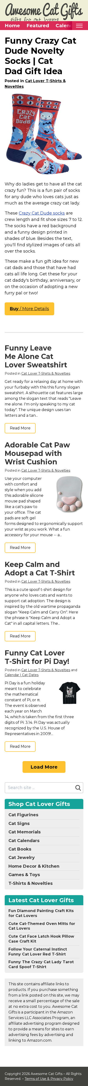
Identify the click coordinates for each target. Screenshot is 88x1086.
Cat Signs (19, 823)
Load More (44, 767)
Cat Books (19, 849)
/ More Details (29, 308)
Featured (38, 25)
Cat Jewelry (21, 857)
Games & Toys (24, 874)
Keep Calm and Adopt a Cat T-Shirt (40, 568)
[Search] (78, 788)
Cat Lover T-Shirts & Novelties (45, 373)
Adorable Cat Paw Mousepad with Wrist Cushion (37, 453)
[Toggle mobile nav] (79, 26)
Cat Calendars (23, 840)
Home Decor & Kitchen (33, 866)
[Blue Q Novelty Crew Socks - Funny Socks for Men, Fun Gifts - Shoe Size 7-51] (44, 133)
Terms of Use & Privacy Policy (49, 1079)
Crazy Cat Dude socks (42, 213)
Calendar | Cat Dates (21, 675)
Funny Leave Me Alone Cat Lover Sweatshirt (36, 356)
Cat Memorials (24, 832)
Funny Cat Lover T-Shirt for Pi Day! (37, 657)
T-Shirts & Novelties (30, 883)
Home (12, 25)
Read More (20, 428)
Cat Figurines (23, 814)
